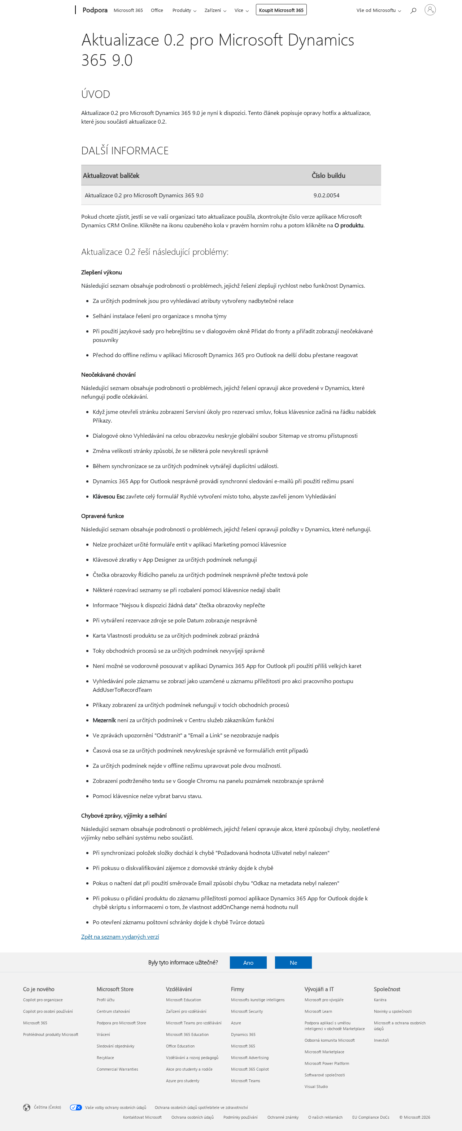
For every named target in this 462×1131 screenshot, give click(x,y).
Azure (236, 1022)
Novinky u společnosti (393, 1011)
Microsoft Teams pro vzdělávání (194, 1022)
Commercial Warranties (117, 1069)
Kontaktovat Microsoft (142, 1117)
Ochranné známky (282, 1117)
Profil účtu (105, 999)
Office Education (180, 1046)
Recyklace (105, 1057)
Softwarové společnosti (325, 1075)
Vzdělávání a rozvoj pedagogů (192, 1057)
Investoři (381, 1040)
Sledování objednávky (115, 1046)
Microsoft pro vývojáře (324, 999)
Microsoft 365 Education (187, 1034)
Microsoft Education (183, 999)
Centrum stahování (113, 1011)
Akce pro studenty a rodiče (189, 1069)
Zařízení (213, 10)
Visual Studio (316, 1086)
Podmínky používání (240, 1117)
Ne (293, 962)
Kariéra (380, 999)
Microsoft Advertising (250, 1057)
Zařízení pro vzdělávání (186, 1011)
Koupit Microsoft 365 (281, 10)
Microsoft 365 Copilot (250, 1069)
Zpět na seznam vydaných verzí (120, 936)
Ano (248, 962)
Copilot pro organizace (43, 999)
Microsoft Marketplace (324, 1051)
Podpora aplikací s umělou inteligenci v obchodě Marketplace (335, 1025)
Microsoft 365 (128, 10)
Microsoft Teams (245, 1080)
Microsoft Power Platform (327, 1063)
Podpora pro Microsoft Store (121, 1022)
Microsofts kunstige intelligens (258, 999)
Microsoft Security (247, 1011)
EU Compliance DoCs (370, 1117)
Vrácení (103, 1034)
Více (239, 10)
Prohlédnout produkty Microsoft (50, 1034)
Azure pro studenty (182, 1080)
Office (157, 10)
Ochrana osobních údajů (192, 1117)
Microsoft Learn (318, 1011)
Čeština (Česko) (47, 1107)
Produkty (182, 10)
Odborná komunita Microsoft (330, 1040)
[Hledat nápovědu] (412, 9)
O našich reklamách (325, 1117)
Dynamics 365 (243, 1034)
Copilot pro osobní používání (48, 1011)
